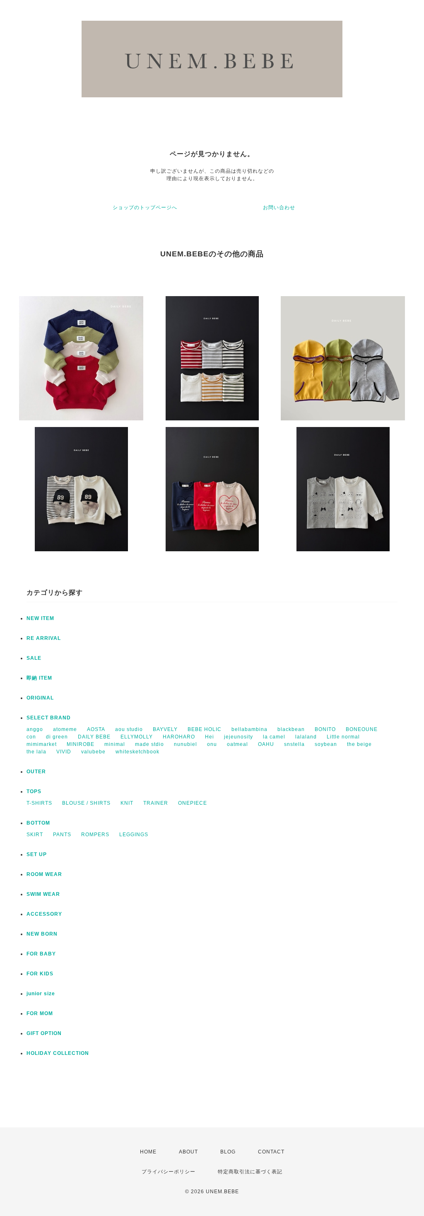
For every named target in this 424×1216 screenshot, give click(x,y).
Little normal (343, 737)
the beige (359, 744)
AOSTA (96, 729)
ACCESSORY (44, 914)
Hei (209, 737)
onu (212, 744)
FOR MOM (39, 1013)
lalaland (306, 737)
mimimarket (41, 744)
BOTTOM (38, 823)
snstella (294, 744)
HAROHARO (179, 737)
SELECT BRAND (48, 718)
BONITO (325, 729)
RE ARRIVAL (43, 638)
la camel (274, 737)
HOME (148, 1152)
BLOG (228, 1152)
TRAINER (155, 803)
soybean (326, 744)
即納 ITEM (39, 678)
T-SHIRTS (39, 803)
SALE (33, 658)
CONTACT (271, 1152)
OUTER (36, 771)
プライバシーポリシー (168, 1172)
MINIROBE (80, 744)
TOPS (33, 791)
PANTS (62, 834)
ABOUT (188, 1152)
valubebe (93, 752)
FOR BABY (41, 954)
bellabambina (249, 729)
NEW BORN (42, 934)
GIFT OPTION (44, 1033)
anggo (34, 729)
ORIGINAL (40, 698)
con (31, 737)
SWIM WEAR (43, 894)
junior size (40, 993)
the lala (36, 752)
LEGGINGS (133, 834)
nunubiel (185, 744)
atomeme (65, 729)
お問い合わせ (279, 207)
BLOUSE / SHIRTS (86, 803)
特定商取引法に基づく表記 (250, 1172)
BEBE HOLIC (205, 729)
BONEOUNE (362, 729)
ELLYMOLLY (136, 737)
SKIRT (34, 834)
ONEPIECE (192, 803)
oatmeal (237, 744)
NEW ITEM (40, 618)
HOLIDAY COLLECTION (57, 1053)
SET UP (36, 854)
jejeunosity (238, 737)
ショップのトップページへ (145, 207)
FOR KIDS (39, 974)
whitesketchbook (137, 752)
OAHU (266, 744)
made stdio (149, 744)
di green (57, 737)
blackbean (291, 729)
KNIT (126, 803)
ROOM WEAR (44, 874)
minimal (114, 744)
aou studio (129, 729)
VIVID (63, 752)
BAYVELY (165, 729)
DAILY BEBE (94, 737)
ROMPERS (95, 834)
